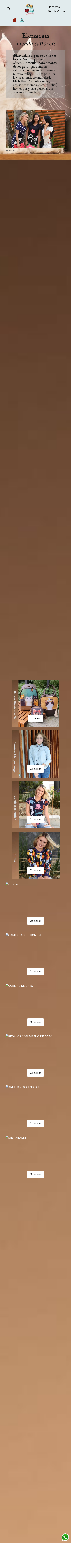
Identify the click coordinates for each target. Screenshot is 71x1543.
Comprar (35, 718)
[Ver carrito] (15, 20)
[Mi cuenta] (22, 20)
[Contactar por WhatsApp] (65, 1537)
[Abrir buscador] (8, 9)
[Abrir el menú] (8, 21)
